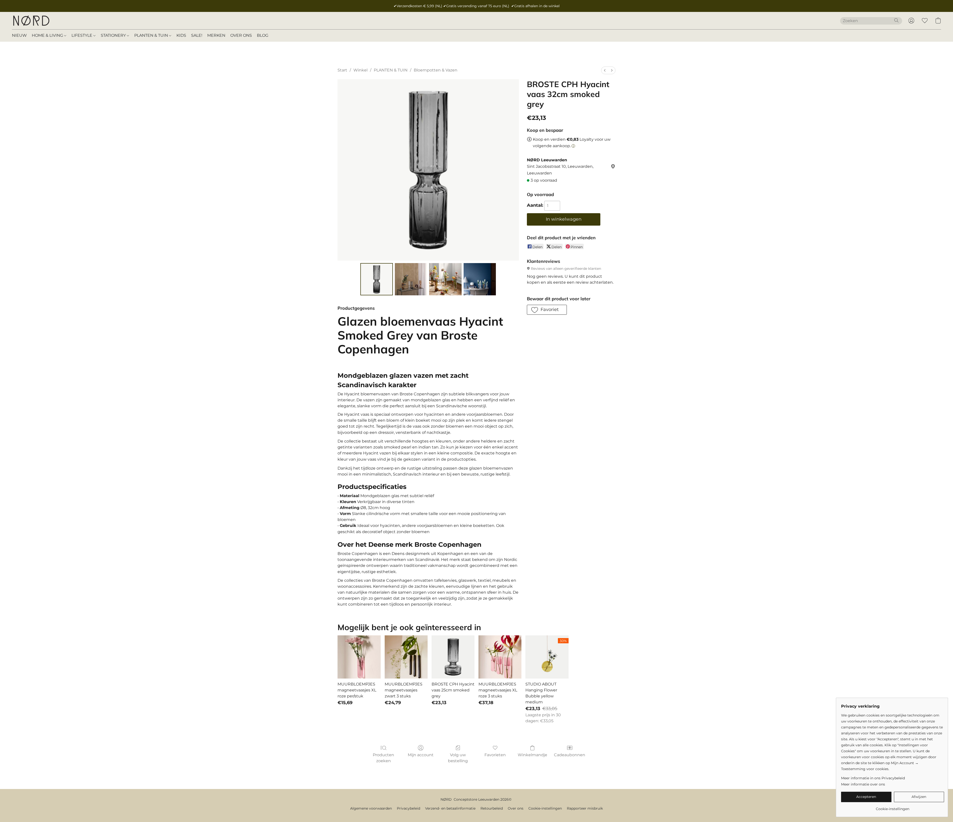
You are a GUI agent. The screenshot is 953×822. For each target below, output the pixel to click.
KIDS (181, 35)
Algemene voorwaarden (371, 808)
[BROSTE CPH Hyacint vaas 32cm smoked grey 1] (411, 279)
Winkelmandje (532, 755)
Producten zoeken (383, 758)
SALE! (196, 35)
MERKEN (216, 35)
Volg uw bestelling (458, 758)
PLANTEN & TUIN (151, 35)
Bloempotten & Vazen (435, 70)
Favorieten (495, 755)
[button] (31, 20)
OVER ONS (241, 35)
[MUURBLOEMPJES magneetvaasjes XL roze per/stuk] (359, 656)
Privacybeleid (408, 808)
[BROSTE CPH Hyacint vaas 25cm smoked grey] (453, 656)
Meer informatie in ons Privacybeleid (873, 778)
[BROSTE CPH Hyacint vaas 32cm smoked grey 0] (376, 279)
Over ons (515, 808)
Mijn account (421, 755)
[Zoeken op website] (896, 20)
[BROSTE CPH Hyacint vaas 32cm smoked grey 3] (480, 279)
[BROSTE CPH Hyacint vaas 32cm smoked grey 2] (445, 279)
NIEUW (19, 35)
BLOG (262, 35)
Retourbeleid (491, 808)
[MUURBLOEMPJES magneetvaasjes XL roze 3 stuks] (499, 656)
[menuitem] (604, 70)
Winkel (360, 70)
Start (342, 70)
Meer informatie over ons (863, 784)
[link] (892, 807)
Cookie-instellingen (545, 808)
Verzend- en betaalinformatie (450, 808)
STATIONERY (114, 35)
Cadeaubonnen (569, 755)
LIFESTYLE (82, 35)
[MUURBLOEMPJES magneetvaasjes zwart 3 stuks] (406, 656)
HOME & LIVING (48, 35)
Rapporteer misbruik (585, 808)
